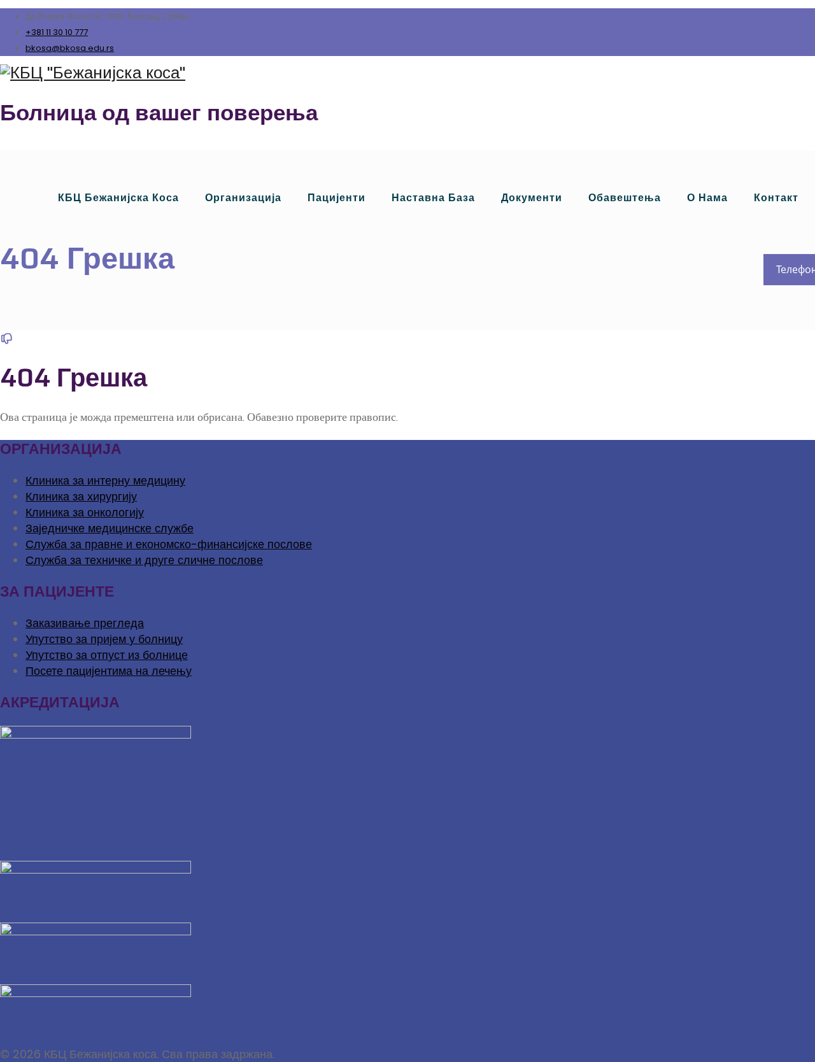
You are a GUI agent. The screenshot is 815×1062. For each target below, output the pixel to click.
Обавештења (624, 198)
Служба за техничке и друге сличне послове (144, 560)
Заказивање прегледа (84, 623)
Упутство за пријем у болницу (104, 639)
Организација (243, 198)
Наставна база (433, 198)
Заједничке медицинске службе (109, 528)
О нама (707, 198)
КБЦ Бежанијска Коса (118, 198)
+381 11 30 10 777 (56, 32)
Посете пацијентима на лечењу (108, 671)
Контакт (776, 198)
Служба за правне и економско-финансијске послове (168, 544)
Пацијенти (336, 198)
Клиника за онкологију (84, 512)
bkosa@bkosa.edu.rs (69, 48)
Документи (531, 198)
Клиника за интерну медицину (105, 480)
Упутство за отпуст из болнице (106, 655)
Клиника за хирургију (81, 496)
